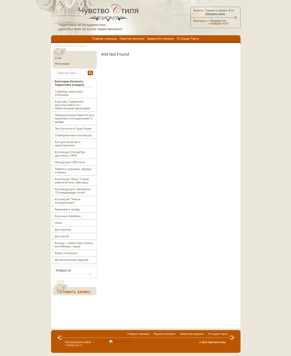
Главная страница (104, 38)
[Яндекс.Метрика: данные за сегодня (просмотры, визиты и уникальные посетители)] (120, 341)
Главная (59, 46)
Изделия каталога (132, 38)
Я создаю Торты (188, 38)
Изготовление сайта (78, 341)
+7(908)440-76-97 (218, 23)
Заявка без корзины (160, 38)
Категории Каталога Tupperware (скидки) (69, 83)
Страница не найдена (76, 46)
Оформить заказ (215, 13)
